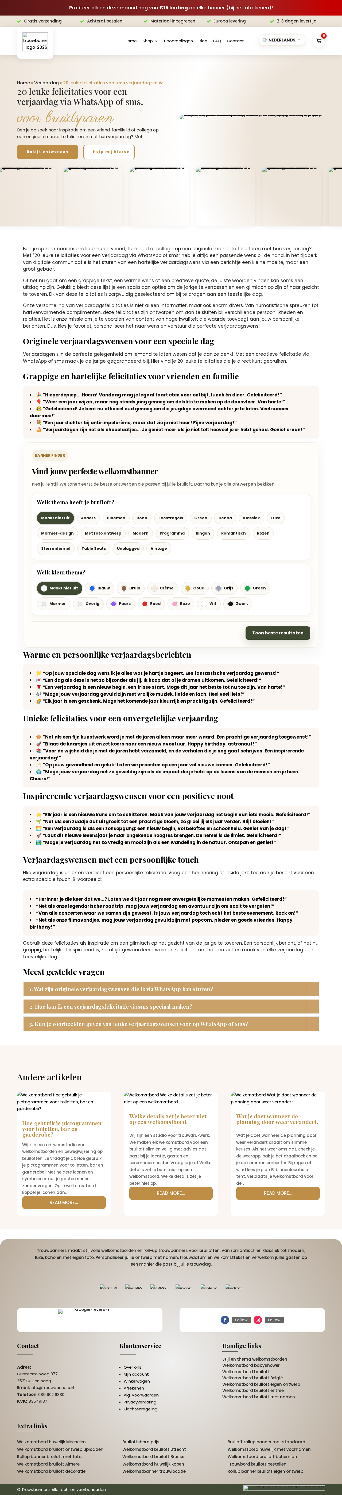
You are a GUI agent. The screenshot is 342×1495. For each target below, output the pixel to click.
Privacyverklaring (140, 1402)
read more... (64, 1202)
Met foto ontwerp (103, 533)
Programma (172, 533)
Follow (241, 1320)
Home (131, 41)
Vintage (159, 548)
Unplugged (128, 548)
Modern (141, 533)
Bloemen (116, 518)
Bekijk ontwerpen (47, 151)
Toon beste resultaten (278, 633)
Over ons (132, 1367)
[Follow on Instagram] (258, 1320)
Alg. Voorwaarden (141, 1395)
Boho (142, 518)
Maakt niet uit (55, 518)
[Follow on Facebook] (225, 1320)
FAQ (217, 41)
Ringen (203, 533)
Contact (235, 41)
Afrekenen (134, 1388)
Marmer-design (57, 533)
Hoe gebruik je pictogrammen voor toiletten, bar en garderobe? (62, 1128)
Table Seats (93, 548)
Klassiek (251, 518)
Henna (225, 518)
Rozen (263, 533)
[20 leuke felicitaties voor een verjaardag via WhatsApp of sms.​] (252, 117)
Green (200, 518)
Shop (148, 41)
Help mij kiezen (111, 151)
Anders (88, 518)
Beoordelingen (178, 41)
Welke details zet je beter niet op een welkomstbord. (168, 1118)
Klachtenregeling (140, 1409)
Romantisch (233, 533)
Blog (203, 41)
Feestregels (170, 518)
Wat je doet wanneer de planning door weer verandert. (277, 1118)
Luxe (276, 518)
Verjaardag (46, 83)
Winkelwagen (137, 1381)
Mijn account (136, 1374)
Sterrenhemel (55, 548)
